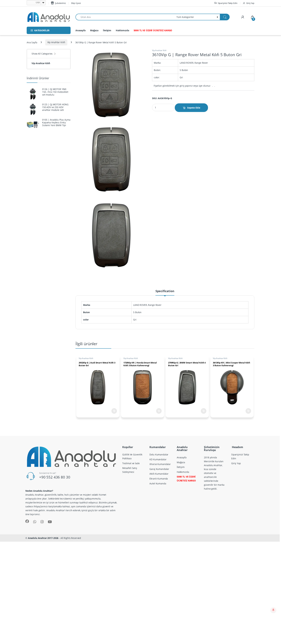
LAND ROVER (140, 304)
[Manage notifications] (273, 609)
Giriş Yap (250, 3)
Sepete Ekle (193, 107)
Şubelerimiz (60, 3)
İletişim (107, 30)
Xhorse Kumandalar (160, 464)
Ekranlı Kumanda (158, 478)
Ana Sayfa (32, 42)
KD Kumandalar (157, 459)
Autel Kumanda (157, 483)
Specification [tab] (164, 291)
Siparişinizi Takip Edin (227, 3)
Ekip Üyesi (76, 3)
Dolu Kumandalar (158, 454)
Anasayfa (80, 30)
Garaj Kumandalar (159, 469)
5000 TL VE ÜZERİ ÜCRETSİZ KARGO (153, 30)
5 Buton (137, 312)
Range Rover (154, 304)
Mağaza (94, 30)
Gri (134, 319)
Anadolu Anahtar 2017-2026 (43, 538)
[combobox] (125, 17)
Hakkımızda (122, 30)
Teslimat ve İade (131, 463)
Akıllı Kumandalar (158, 473)
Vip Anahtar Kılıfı (56, 42)
